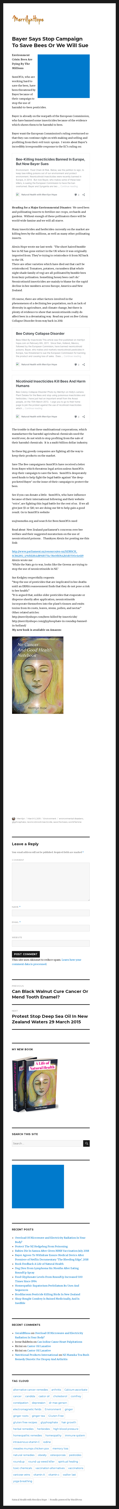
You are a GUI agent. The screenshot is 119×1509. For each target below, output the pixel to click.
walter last (69, 1474)
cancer (17, 1396)
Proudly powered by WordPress (66, 1499)
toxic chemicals (22, 1468)
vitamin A (39, 1474)
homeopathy (53, 1435)
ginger (69, 1409)
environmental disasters (71, 818)
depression (38, 1402)
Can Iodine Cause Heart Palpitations (59, 1341)
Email (16, 922)
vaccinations (75, 1468)
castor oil (44, 1396)
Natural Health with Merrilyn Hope (29, 1499)
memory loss (60, 1448)
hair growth (69, 1422)
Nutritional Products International (36, 1354)
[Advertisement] (64, 76)
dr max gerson (58, 1402)
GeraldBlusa (22, 1333)
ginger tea (38, 1415)
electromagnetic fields (27, 1409)
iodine (47, 1442)
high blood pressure (65, 1428)
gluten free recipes (25, 1422)
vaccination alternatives (50, 1468)
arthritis (56, 1389)
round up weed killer (41, 1461)
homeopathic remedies (27, 1435)
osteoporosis (58, 1455)
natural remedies (23, 1455)
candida (30, 1396)
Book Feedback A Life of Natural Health (39, 1263)
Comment (18, 860)
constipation (20, 1402)
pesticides (75, 1455)
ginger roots (20, 1415)
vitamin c (53, 1474)
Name (16, 907)
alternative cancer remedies (30, 1389)
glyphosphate (19, 822)
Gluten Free (56, 1415)
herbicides (43, 1428)
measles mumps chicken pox (31, 1448)
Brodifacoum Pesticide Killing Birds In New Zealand (47, 1294)
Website (17, 937)
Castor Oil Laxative (39, 1346)
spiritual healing (68, 1461)
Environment (49, 818)
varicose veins (21, 1474)
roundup (19, 1461)
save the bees (60, 822)
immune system (75, 1435)
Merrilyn (21, 818)
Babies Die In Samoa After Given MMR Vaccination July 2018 (52, 1250)
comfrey (76, 1396)
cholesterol (60, 1396)
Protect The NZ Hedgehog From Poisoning (41, 1246)
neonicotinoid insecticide (39, 822)
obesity (42, 1455)
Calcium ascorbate (75, 1389)
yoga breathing (22, 1481)
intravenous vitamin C (26, 1442)
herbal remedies (23, 1428)
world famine (75, 822)
